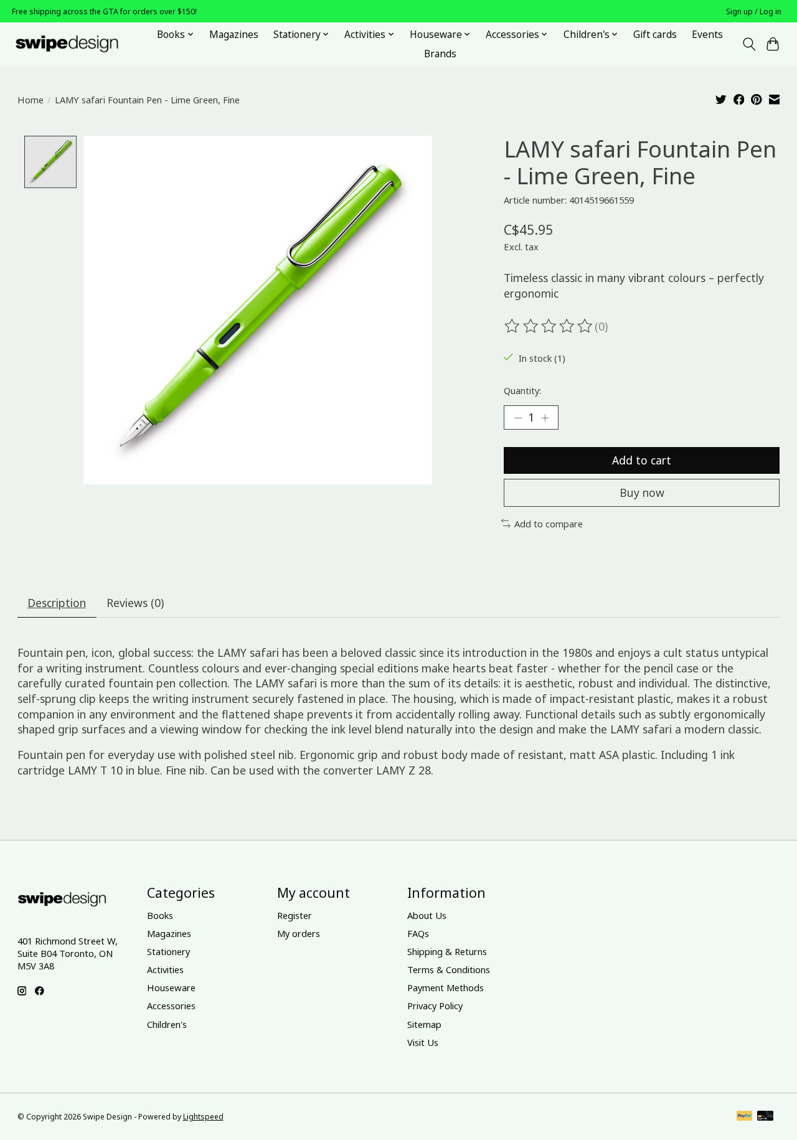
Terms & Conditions (448, 969)
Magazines (233, 34)
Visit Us (422, 1042)
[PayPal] (745, 1117)
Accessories (171, 1005)
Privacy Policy (435, 1005)
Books (160, 915)
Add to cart (641, 460)
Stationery (168, 951)
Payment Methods (445, 987)
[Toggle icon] (749, 44)
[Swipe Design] (80, 44)
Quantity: (522, 390)
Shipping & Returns (447, 951)
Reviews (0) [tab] (135, 602)
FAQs (418, 933)
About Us (426, 915)
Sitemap (424, 1024)
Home (30, 99)
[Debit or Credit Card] (765, 1117)
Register (294, 915)
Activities (165, 969)
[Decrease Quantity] (518, 417)
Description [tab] (56, 602)
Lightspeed (203, 1116)
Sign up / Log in (753, 11)
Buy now (642, 492)
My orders (298, 933)
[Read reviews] (549, 326)
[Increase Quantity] (545, 417)
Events (707, 34)
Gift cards (655, 34)
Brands (440, 53)
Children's (167, 1024)
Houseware (171, 987)
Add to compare (548, 523)
